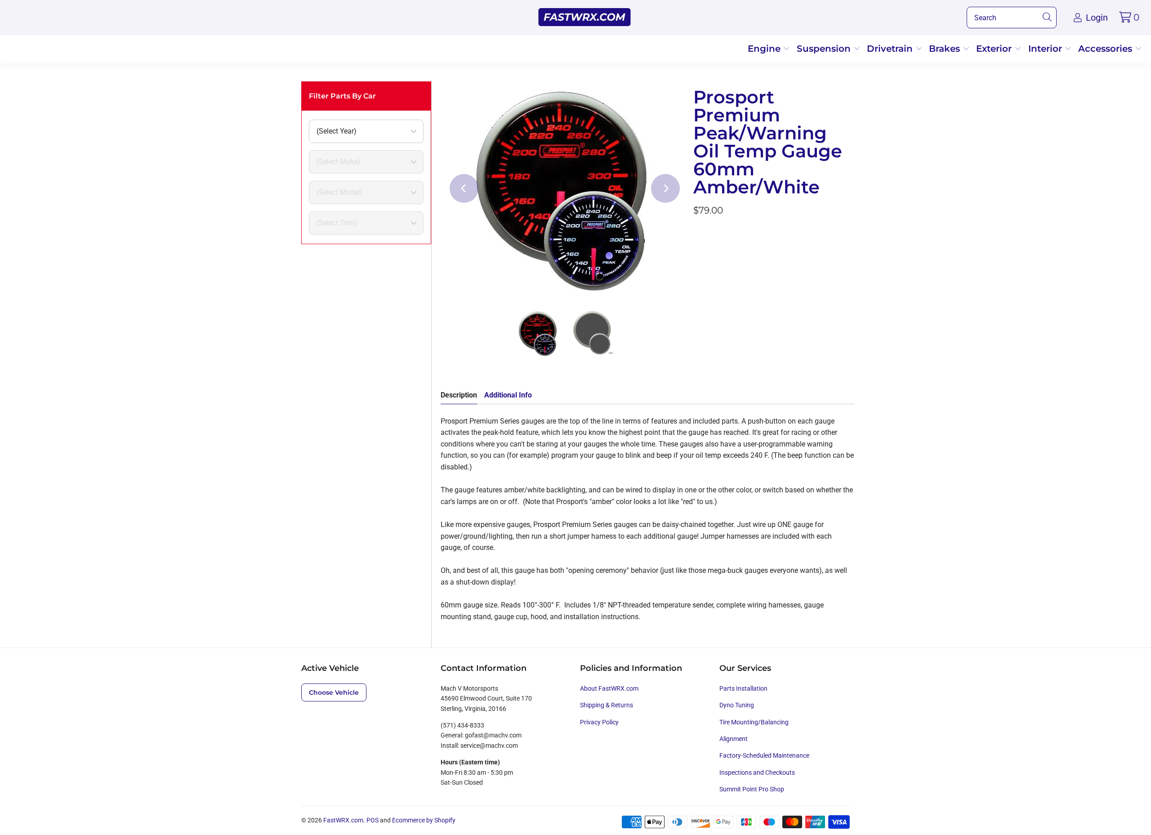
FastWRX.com (343, 820)
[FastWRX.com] (585, 17)
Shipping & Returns (606, 705)
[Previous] (464, 188)
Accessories (1106, 48)
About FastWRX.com (609, 688)
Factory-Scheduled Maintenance (764, 755)
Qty (698, 235)
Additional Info (508, 395)
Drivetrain (891, 48)
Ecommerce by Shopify (423, 820)
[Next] (665, 188)
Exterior (995, 48)
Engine (765, 48)
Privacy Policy (599, 722)
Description (459, 395)
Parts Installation (743, 688)
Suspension (825, 48)
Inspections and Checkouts (757, 772)
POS (372, 820)
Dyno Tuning (736, 705)
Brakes (946, 48)
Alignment (733, 738)
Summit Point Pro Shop (751, 789)
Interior (1046, 48)
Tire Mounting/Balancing (754, 722)
